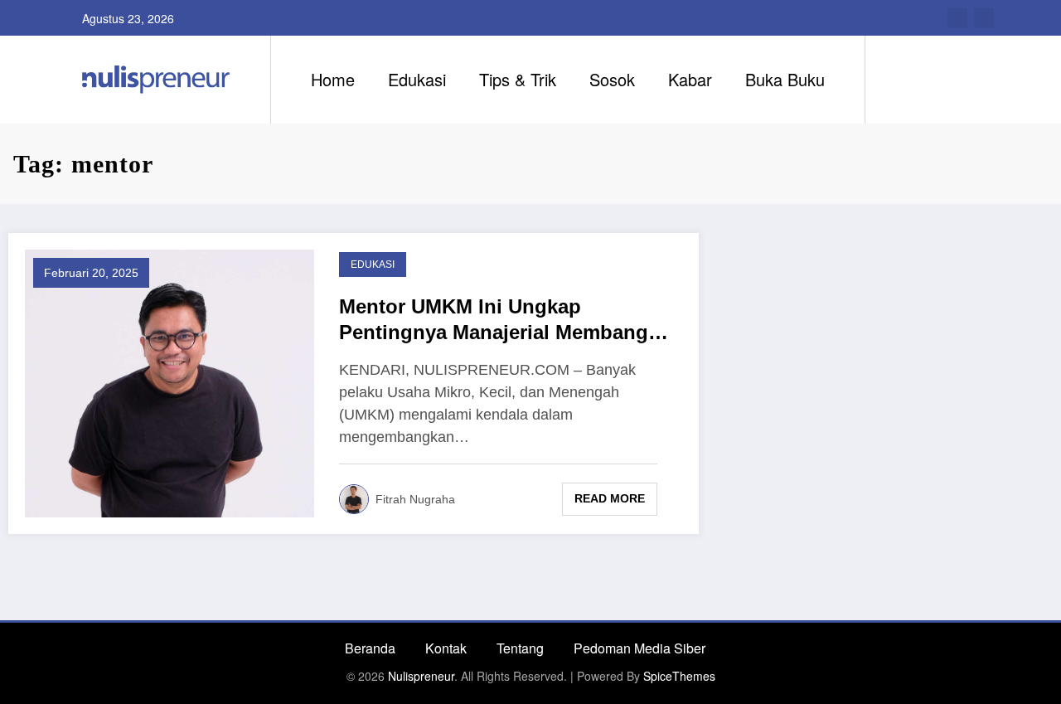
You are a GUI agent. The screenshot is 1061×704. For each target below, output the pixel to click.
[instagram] (984, 18)
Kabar (690, 79)
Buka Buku (785, 79)
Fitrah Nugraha (415, 499)
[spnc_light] (925, 79)
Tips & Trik (517, 79)
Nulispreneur (421, 676)
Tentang (520, 648)
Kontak (446, 648)
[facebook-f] (957, 18)
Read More (609, 498)
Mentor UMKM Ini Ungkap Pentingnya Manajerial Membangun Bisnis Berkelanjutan (506, 320)
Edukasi (417, 79)
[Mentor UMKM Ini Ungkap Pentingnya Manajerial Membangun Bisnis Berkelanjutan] (169, 381)
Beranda (370, 648)
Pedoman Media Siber (639, 648)
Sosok (612, 79)
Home (333, 79)
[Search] (894, 79)
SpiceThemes (679, 676)
